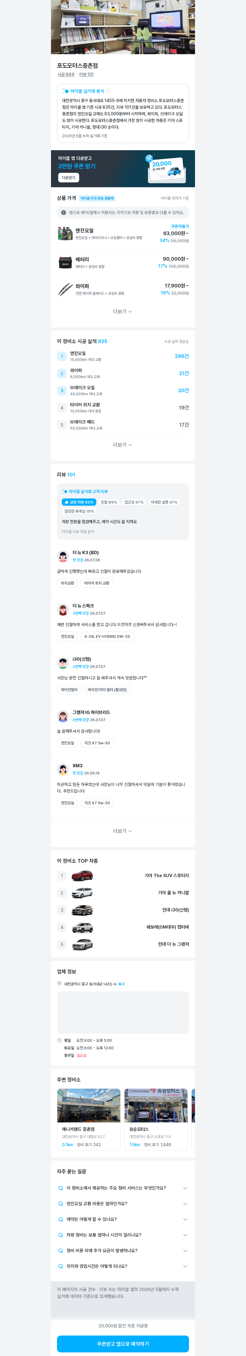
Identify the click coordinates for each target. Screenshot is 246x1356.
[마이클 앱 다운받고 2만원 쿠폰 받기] (123, 168)
